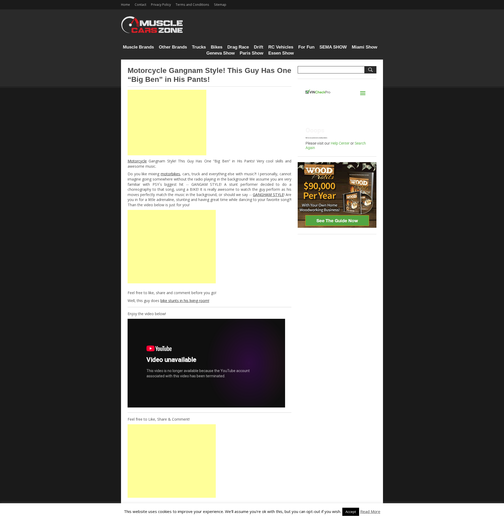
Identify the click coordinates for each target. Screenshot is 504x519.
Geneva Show (220, 53)
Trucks (199, 47)
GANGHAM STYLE (268, 194)
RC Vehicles (280, 47)
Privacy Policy (161, 4)
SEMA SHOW (333, 47)
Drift (258, 47)
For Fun (306, 47)
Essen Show (281, 53)
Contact (140, 4)
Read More (370, 511)
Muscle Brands (138, 47)
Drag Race (238, 47)
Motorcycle (137, 160)
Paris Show (251, 53)
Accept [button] (350, 511)
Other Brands (173, 47)
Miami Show (364, 47)
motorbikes (170, 173)
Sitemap (220, 4)
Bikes (216, 47)
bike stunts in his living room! (184, 300)
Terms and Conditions (192, 4)
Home (125, 4)
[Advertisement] (167, 122)
